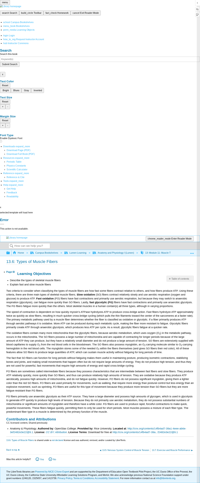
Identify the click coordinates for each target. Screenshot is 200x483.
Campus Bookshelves (47, 253)
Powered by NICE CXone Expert (52, 471)
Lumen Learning (78, 253)
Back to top (11, 450)
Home (21, 253)
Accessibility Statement (107, 478)
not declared (58, 440)
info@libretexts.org (165, 478)
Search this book (8, 54)
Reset (5, 85)
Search (11, 246)
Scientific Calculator (17, 169)
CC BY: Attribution (56, 432)
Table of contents (180, 279)
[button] (12, 192)
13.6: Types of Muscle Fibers (20, 440)
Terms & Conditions (83, 478)
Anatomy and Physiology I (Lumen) (116, 253)
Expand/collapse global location (192, 252)
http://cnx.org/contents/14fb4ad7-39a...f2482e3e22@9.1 (145, 432)
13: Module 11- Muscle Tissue (161, 253)
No (54, 459)
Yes (42, 459)
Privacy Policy (65, 478)
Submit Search (9, 64)
